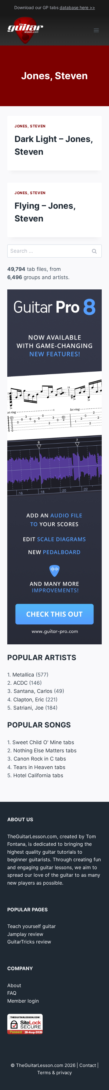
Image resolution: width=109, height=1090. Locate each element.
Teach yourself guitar (31, 926)
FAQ (11, 993)
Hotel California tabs (38, 775)
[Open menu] (96, 30)
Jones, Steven (30, 126)
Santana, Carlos (33, 691)
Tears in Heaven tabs (39, 767)
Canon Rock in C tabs (40, 759)
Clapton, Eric (28, 700)
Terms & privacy (54, 1072)
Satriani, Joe (28, 708)
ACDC (20, 683)
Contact (87, 1065)
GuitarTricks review (29, 942)
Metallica (23, 675)
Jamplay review (25, 934)
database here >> (77, 7)
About (14, 985)
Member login (23, 1001)
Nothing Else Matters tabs (45, 750)
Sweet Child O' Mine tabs (43, 742)
